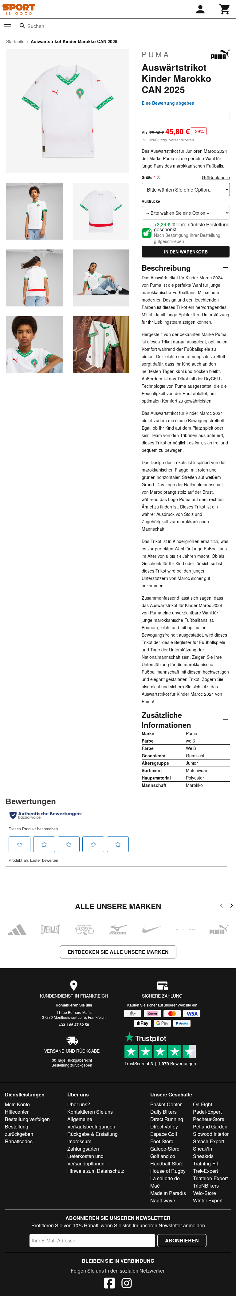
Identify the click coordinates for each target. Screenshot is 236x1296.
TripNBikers (206, 1185)
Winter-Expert (207, 1200)
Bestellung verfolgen (27, 1119)
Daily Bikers (163, 1111)
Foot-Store (161, 1141)
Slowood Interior (211, 1133)
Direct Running (166, 1119)
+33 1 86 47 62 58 (74, 1024)
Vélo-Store (204, 1193)
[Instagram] (126, 1284)
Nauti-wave (162, 1200)
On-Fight (202, 1104)
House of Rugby (168, 1170)
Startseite (15, 41)
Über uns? (78, 1104)
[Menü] (7, 26)
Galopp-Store (164, 1148)
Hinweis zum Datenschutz (95, 1170)
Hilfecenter (17, 1111)
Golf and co (162, 1156)
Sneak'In (202, 1148)
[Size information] (158, 177)
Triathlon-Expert (210, 1178)
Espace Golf (163, 1133)
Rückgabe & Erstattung (92, 1133)
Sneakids (203, 1156)
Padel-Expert (207, 1111)
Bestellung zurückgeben (72, 1064)
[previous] (221, 906)
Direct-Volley (164, 1126)
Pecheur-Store (208, 1119)
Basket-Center (166, 1104)
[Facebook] (109, 1284)
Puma (156, 54)
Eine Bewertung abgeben (168, 103)
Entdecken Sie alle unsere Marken (118, 951)
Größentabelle (216, 177)
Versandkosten (181, 139)
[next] (231, 906)
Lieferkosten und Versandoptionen (85, 1159)
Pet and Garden (210, 1126)
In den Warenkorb (186, 252)
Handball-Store (166, 1163)
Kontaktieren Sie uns (74, 1004)
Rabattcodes (19, 1141)
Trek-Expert (205, 1170)
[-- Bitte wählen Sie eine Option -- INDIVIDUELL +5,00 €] (186, 213)
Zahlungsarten (83, 1148)
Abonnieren (182, 1240)
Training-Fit (205, 1163)
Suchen (35, 26)
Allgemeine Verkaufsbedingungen (91, 1123)
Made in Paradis (168, 1193)
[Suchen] (22, 26)
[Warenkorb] (225, 9)
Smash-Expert (208, 1141)
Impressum (79, 1141)
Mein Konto (17, 1104)
